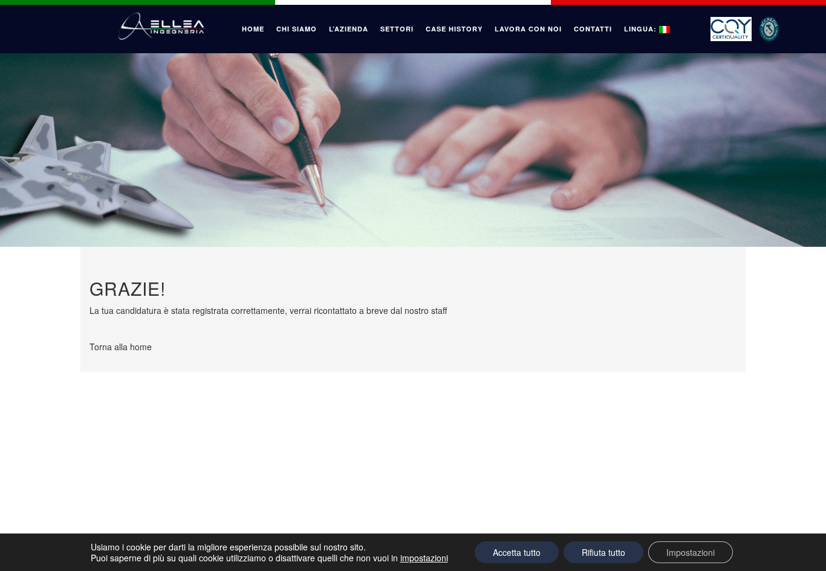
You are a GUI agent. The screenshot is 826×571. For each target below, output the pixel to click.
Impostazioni (690, 552)
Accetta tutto (517, 552)
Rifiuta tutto (603, 552)
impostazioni (424, 557)
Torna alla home (120, 347)
